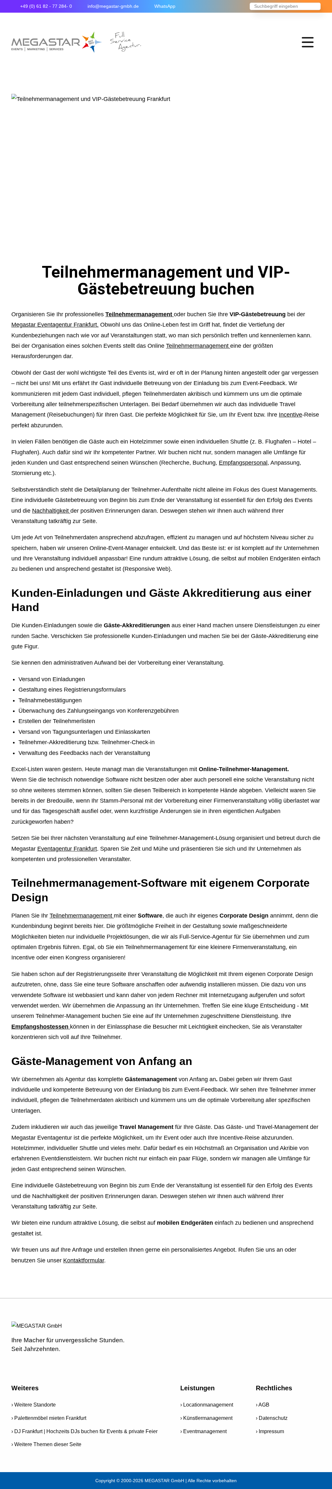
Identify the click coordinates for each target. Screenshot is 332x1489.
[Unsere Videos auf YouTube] (36, 1365)
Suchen (316, 7)
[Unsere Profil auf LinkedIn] (92, 1365)
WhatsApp (164, 6)
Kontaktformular (83, 1260)
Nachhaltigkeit (51, 510)
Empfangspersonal (243, 462)
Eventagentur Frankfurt (67, 848)
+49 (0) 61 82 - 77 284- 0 (46, 6)
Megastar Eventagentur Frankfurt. (55, 324)
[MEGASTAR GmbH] (76, 42)
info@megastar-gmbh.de (113, 6)
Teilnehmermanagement (139, 314)
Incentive (290, 414)
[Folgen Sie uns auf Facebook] (17, 1365)
